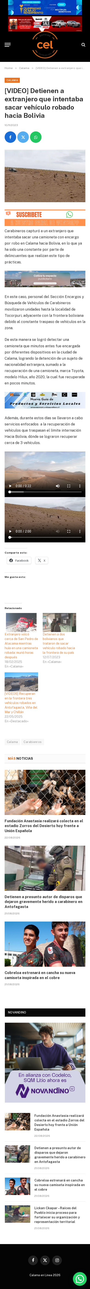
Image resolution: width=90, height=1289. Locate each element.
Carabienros (33, 742)
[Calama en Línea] (45, 45)
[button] (80, 1279)
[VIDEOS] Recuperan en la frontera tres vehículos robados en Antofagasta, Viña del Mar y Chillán (21, 703)
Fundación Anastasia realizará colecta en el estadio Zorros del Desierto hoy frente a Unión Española (44, 826)
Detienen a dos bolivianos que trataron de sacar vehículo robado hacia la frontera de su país (59, 643)
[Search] (83, 45)
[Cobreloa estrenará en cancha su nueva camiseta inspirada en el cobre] (45, 944)
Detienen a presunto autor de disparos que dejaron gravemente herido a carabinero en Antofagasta (43, 902)
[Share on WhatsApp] (36, 137)
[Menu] (8, 45)
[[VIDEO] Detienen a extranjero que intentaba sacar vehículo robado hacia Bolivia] (45, 176)
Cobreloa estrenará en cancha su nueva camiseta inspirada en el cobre (59, 1185)
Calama (12, 80)
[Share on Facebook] (10, 137)
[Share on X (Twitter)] (23, 137)
